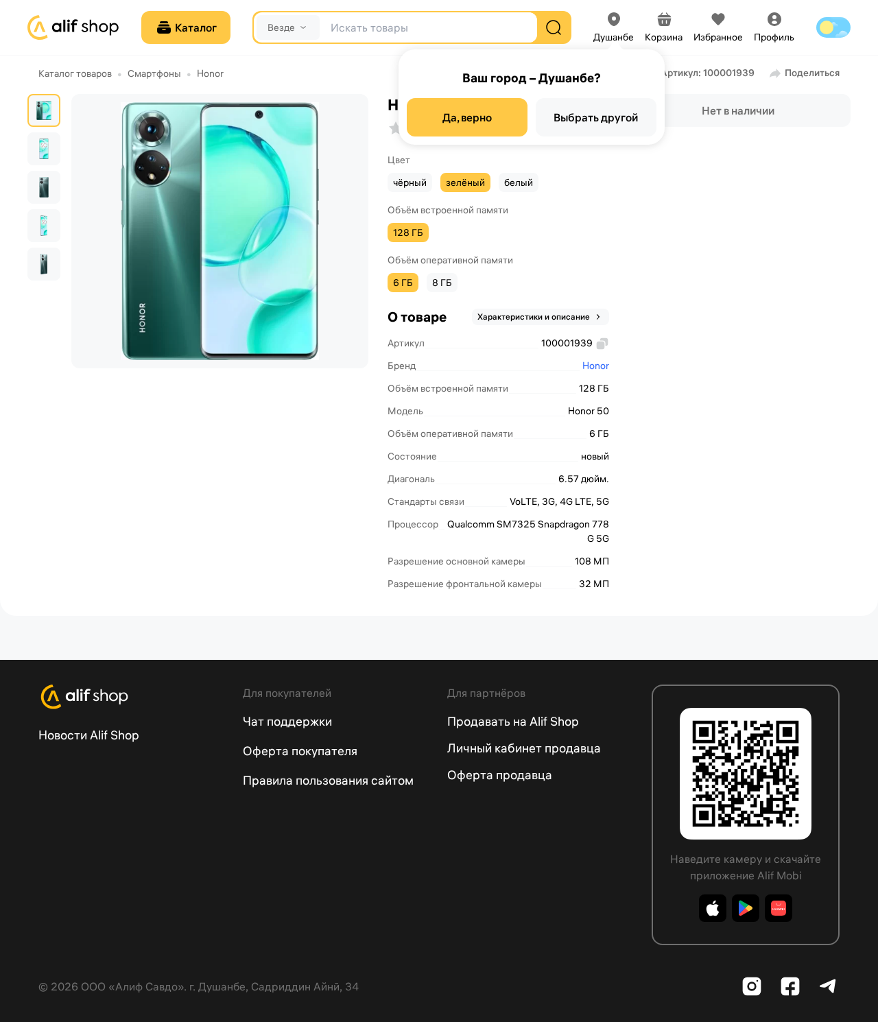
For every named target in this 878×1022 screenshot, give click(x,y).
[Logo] (132, 697)
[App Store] (712, 908)
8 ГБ (442, 282)
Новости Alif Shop (88, 735)
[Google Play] (745, 908)
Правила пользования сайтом (328, 780)
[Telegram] (829, 986)
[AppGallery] (778, 908)
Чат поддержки (287, 721)
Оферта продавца (499, 775)
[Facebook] (790, 986)
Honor (210, 73)
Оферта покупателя (300, 751)
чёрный (410, 182)
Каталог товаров (75, 73)
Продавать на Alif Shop (513, 721)
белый (518, 182)
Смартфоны (154, 73)
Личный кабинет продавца (524, 748)
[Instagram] (752, 986)
